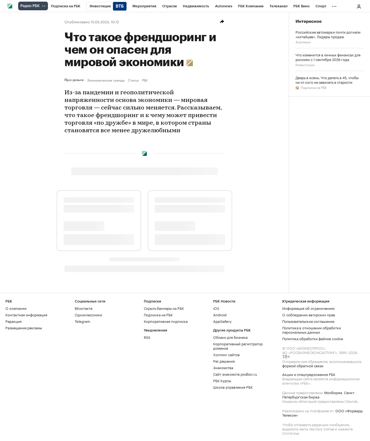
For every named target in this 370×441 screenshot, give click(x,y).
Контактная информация (26, 314)
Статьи (133, 80)
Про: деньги (74, 80)
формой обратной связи (302, 365)
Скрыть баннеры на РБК (164, 308)
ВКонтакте (83, 308)
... (334, 5)
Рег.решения (224, 360)
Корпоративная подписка (166, 321)
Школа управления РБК (233, 387)
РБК (145, 80)
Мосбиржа (333, 392)
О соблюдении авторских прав (308, 314)
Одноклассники (88, 314)
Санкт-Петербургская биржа (318, 394)
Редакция (13, 321)
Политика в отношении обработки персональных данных (311, 329)
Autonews (303, 41)
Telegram (82, 321)
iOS (216, 308)
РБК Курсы (222, 380)
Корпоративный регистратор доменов (238, 345)
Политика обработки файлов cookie (312, 338)
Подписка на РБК (313, 87)
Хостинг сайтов (226, 354)
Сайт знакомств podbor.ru (235, 373)
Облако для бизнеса (230, 337)
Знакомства (223, 367)
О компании (16, 308)
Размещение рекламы (23, 327)
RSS (147, 337)
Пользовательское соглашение (308, 321)
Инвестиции (305, 64)
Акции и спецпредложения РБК (308, 374)
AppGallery (222, 321)
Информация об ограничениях (308, 308)
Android (219, 314)
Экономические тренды (106, 80)
